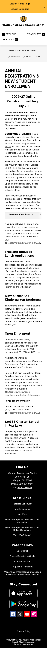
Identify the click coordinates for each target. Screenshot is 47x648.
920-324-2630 (24, 487)
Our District (22, 551)
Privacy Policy (23, 631)
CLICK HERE (11, 168)
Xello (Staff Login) (22, 535)
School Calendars (20, 9)
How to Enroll (34, 57)
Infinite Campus (22, 509)
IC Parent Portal (22, 561)
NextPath (22, 514)
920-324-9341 (26, 484)
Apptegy (29, 644)
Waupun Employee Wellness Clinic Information (22, 520)
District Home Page (20, 3)
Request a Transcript (22, 566)
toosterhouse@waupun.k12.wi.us (24, 243)
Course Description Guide (22, 556)
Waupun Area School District (23, 50)
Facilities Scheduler (22, 503)
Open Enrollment (23, 367)
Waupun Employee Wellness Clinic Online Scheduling (22, 528)
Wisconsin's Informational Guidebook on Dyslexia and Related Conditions (22, 573)
